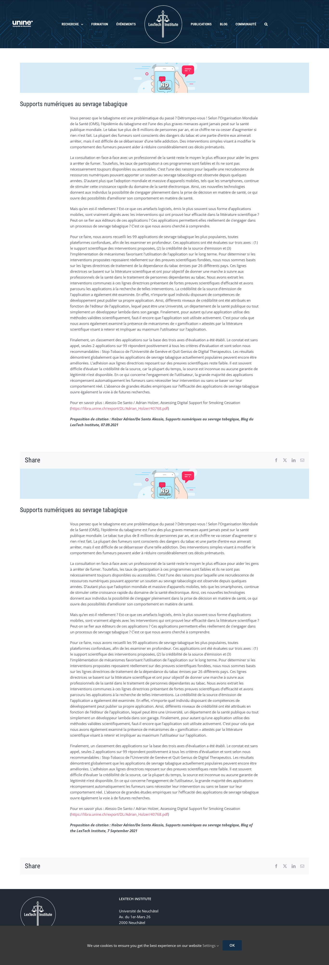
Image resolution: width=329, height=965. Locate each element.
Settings (210, 945)
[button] (255, 24)
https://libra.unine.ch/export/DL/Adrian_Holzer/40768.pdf (119, 408)
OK (232, 945)
